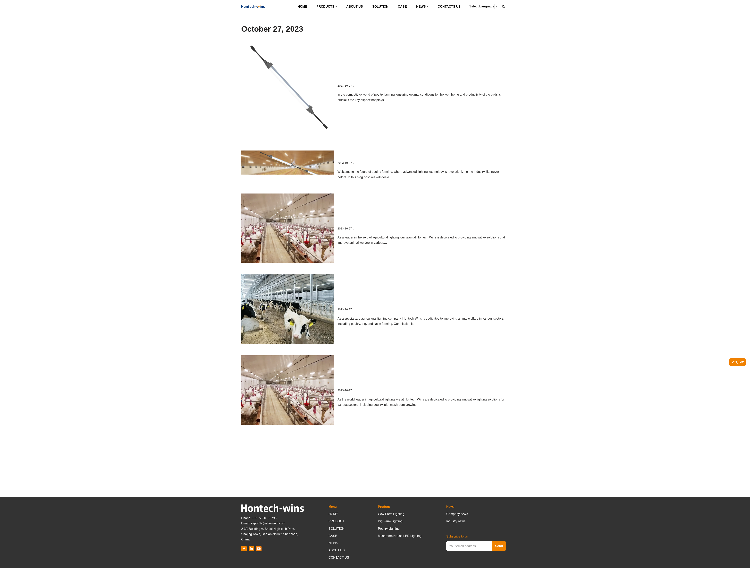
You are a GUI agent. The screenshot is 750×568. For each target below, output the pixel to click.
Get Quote (737, 362)
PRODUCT (336, 521)
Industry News (364, 85)
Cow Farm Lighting (391, 514)
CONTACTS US (449, 6)
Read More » (397, 100)
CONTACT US (339, 557)
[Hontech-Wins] (253, 6)
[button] (336, 6)
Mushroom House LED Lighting (399, 536)
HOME (302, 6)
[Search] (503, 6)
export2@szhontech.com (268, 523)
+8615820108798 (264, 518)
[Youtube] (259, 548)
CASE (402, 6)
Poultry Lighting (389, 528)
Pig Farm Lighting (390, 521)
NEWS (333, 543)
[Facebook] (244, 548)
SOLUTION (380, 6)
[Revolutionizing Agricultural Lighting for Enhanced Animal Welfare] (287, 228)
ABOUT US (354, 6)
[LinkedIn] (251, 548)
